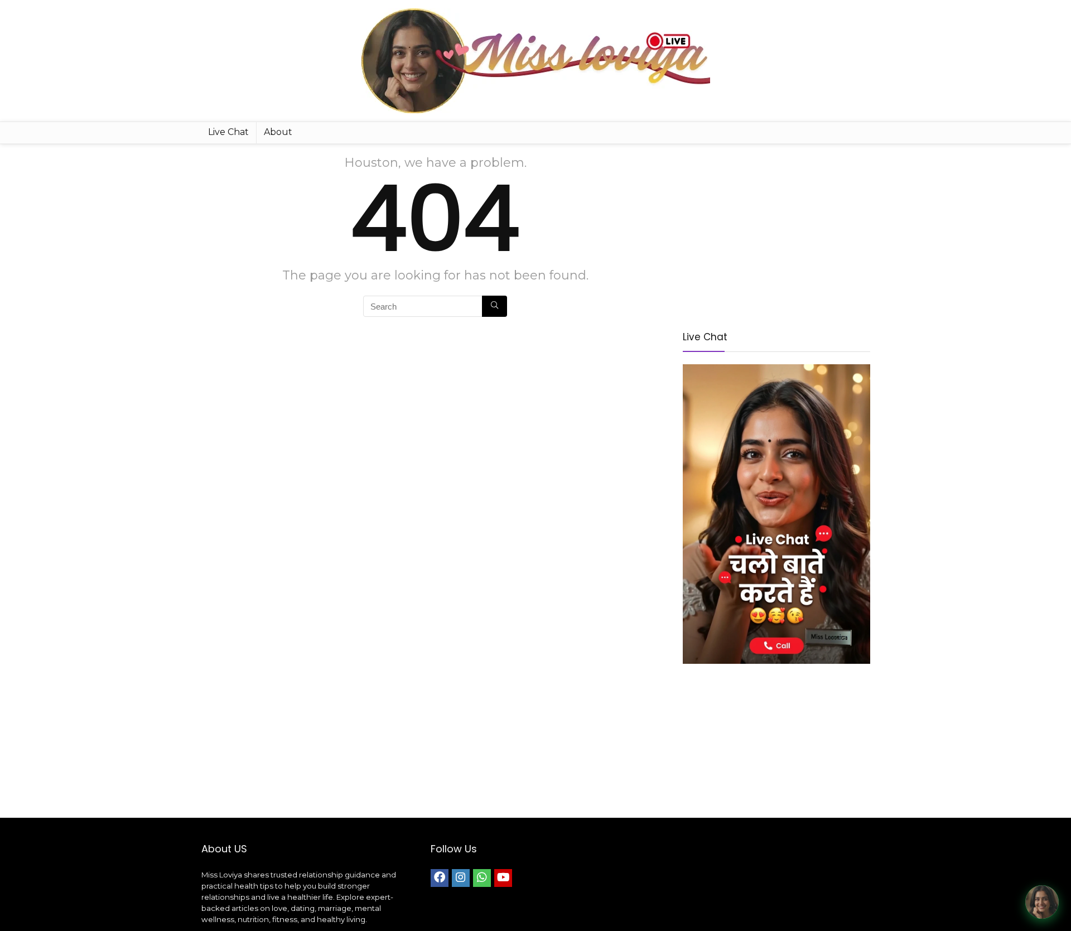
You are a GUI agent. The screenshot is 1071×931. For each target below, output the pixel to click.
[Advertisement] (776, 233)
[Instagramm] (461, 878)
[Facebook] (439, 878)
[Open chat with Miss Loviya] (1042, 902)
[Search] (494, 306)
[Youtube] (503, 878)
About (278, 132)
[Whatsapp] (482, 878)
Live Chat (228, 132)
